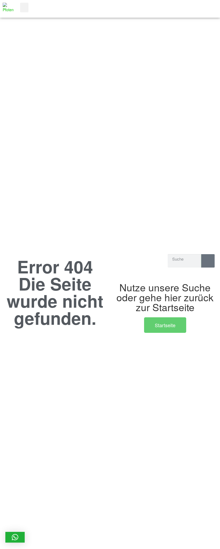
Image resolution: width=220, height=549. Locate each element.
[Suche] (208, 261)
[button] (24, 7)
